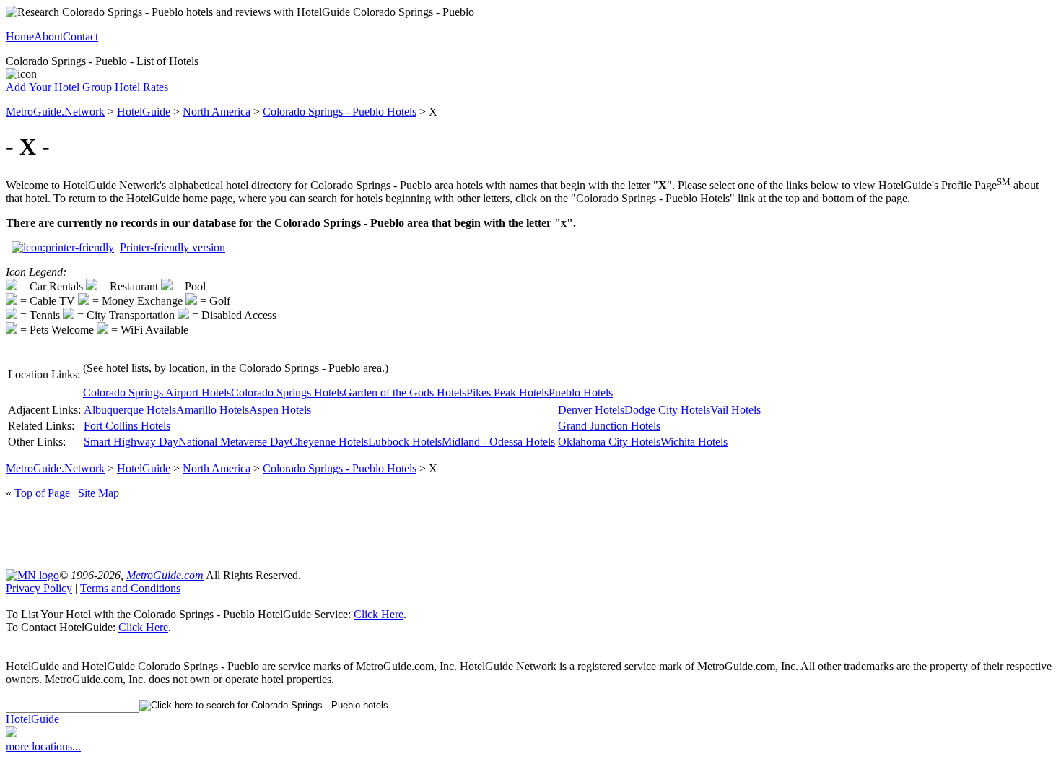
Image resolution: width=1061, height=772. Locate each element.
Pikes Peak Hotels (507, 392)
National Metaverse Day (233, 441)
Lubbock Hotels (405, 441)
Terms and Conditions (130, 588)
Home (20, 36)
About (48, 36)
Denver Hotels (591, 410)
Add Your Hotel (42, 87)
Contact (80, 36)
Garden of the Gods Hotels (405, 392)
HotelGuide (143, 111)
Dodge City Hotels (667, 410)
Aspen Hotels (280, 410)
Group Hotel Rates (125, 87)
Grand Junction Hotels (609, 426)
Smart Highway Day (131, 441)
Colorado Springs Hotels (287, 392)
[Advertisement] (530, 533)
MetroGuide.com (165, 575)
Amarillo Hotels (212, 410)
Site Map (98, 493)
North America (216, 111)
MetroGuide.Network (55, 111)
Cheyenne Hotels (328, 441)
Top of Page (42, 493)
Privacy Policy (39, 588)
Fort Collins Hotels (127, 426)
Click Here (378, 614)
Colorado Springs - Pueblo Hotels (339, 111)
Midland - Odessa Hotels (498, 441)
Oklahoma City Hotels (609, 441)
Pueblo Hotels (581, 392)
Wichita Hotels (694, 441)
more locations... (43, 746)
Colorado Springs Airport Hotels (157, 392)
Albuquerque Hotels (130, 410)
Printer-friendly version (172, 247)
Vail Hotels (735, 410)
